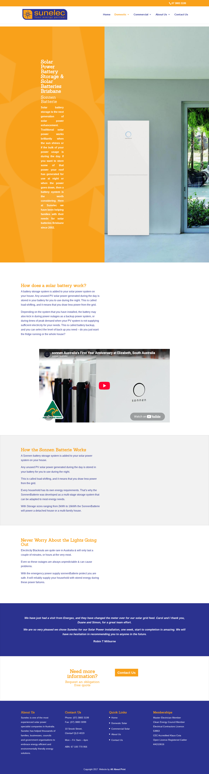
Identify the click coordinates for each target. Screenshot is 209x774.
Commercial (141, 14)
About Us (161, 14)
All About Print (117, 769)
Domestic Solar (119, 723)
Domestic (120, 14)
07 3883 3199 (179, 3)
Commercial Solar (120, 728)
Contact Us (181, 14)
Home (106, 14)
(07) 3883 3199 (81, 717)
